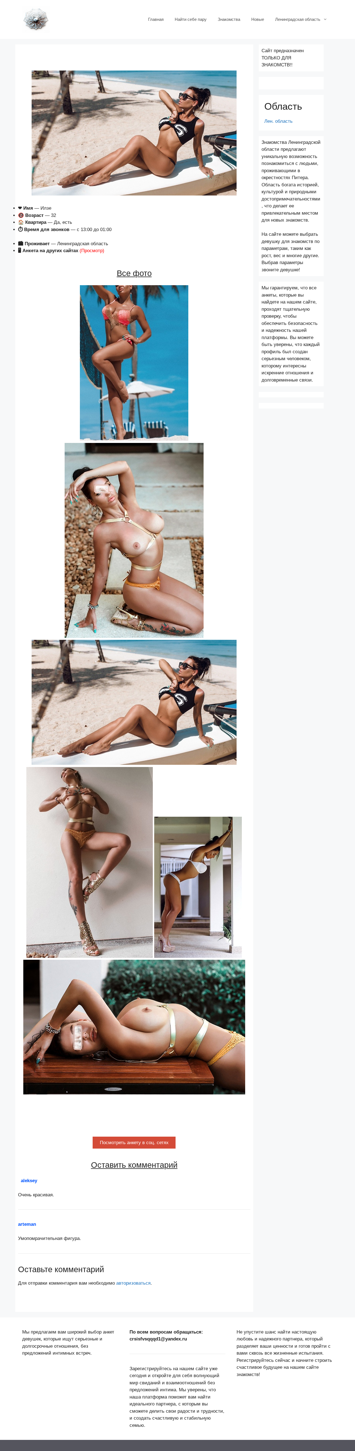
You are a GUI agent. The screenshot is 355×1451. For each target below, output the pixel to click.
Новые (257, 19)
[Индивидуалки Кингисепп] (36, 19)
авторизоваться (133, 1283)
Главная (156, 19)
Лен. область (278, 121)
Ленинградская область (297, 19)
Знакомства (229, 19)
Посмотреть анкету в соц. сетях (134, 1142)
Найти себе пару (191, 19)
